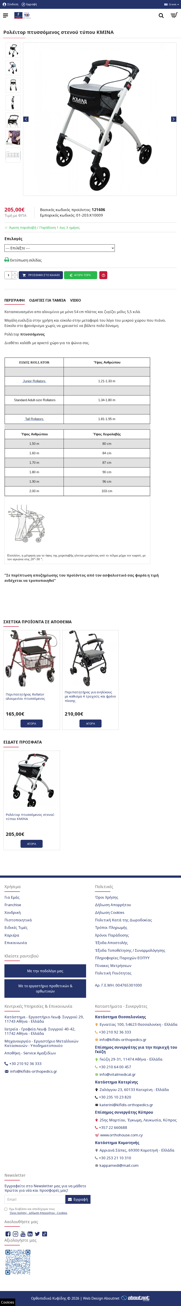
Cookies (7, 1302)
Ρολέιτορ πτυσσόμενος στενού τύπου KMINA (30, 817)
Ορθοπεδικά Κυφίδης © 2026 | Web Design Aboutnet (75, 1298)
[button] (25, 119)
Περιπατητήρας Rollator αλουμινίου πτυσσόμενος (25, 696)
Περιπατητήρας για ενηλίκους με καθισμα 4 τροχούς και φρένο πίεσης (90, 696)
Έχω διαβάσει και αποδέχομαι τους (38, 1211)
